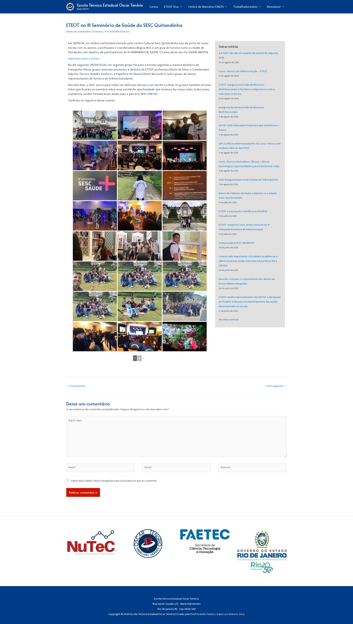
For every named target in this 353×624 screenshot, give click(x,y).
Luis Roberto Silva (234, 614)
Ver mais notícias (229, 319)
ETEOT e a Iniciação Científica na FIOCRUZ (243, 211)
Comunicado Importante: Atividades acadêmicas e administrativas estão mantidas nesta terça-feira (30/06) (248, 261)
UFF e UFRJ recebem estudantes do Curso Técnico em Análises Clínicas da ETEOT (250, 146)
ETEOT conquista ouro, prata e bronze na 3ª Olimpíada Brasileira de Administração (244, 227)
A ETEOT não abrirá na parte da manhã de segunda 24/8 (248, 55)
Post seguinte (276, 386)
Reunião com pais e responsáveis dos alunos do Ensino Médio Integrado (247, 281)
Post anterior (76, 386)
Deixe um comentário (78, 31)
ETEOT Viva (171, 6)
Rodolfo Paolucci (206, 614)
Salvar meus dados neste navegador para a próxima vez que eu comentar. (114, 480)
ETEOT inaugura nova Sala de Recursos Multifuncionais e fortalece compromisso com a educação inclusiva (247, 89)
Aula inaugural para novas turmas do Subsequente (248, 179)
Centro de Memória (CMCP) (206, 6)
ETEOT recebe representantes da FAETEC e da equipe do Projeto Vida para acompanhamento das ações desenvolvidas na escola (250, 302)
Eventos (98, 31)
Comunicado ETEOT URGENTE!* (236, 243)
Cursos (153, 6)
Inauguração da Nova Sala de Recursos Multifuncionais (241, 109)
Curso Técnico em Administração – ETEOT (243, 71)
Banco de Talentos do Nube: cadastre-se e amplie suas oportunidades (248, 195)
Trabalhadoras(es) (245, 6)
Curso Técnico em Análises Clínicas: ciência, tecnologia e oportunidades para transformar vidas (249, 164)
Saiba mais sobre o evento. (84, 58)
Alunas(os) (273, 6)
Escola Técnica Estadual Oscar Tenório (110, 5)
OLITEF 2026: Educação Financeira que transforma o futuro (249, 127)
